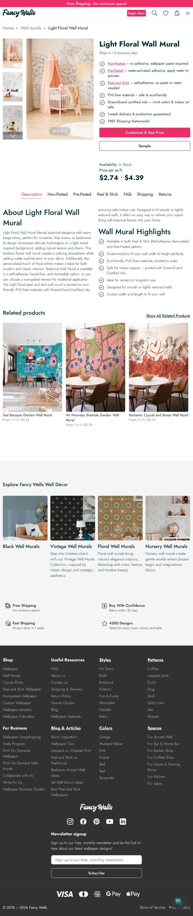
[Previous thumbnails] (13, 42)
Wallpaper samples (17, 709)
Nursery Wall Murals (166, 546)
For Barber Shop (160, 750)
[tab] (32, 194)
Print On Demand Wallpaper (16, 753)
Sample (145, 146)
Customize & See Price (145, 132)
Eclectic (105, 689)
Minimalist (107, 703)
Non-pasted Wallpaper (20, 696)
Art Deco (106, 668)
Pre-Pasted (115, 70)
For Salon (155, 783)
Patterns (155, 660)
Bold (102, 675)
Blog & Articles (66, 728)
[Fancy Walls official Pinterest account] (96, 821)
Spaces (154, 728)
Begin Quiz (136, 13)
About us (58, 675)
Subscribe (96, 873)
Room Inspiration (64, 737)
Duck (152, 682)
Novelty (105, 709)
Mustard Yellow (110, 743)
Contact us (59, 682)
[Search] (154, 13)
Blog (54, 709)
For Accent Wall (160, 737)
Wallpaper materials (66, 716)
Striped (153, 716)
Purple (104, 757)
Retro (103, 716)
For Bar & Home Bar (163, 743)
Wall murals (31, 28)
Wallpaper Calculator (19, 716)
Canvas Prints (13, 682)
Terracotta (106, 778)
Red (102, 764)
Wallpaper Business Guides (23, 789)
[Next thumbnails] (13, 135)
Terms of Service (152, 907)
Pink (102, 750)
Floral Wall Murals (116, 546)
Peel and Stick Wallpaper (22, 689)
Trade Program (14, 743)
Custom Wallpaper (17, 703)
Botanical (106, 682)
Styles (105, 660)
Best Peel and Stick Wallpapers (65, 791)
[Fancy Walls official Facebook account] (83, 821)
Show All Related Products (168, 315)
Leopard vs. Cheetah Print (71, 750)
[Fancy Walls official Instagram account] (70, 821)
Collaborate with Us (18, 775)
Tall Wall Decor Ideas (67, 782)
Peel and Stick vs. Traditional (64, 760)
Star (150, 709)
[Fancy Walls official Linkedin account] (123, 821)
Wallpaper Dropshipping (22, 737)
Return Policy (61, 696)
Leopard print (158, 675)
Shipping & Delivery (66, 689)
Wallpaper (10, 668)
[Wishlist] (166, 13)
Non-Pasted (117, 63)
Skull (151, 696)
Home (8, 28)
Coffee (153, 668)
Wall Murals (11, 675)
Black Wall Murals (21, 546)
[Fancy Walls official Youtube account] (109, 821)
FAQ (54, 668)
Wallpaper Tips (62, 743)
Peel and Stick (118, 82)
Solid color (156, 703)
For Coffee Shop (161, 757)
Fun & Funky (109, 696)
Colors (105, 728)
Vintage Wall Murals (71, 546)
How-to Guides (62, 703)
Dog (151, 689)
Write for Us (12, 782)
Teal (102, 771)
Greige (104, 737)
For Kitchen (156, 776)
